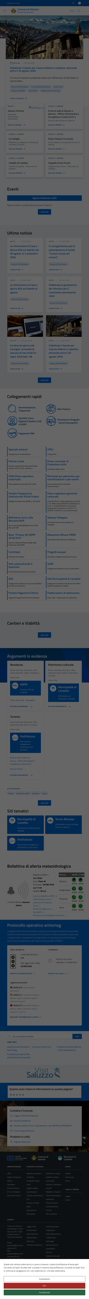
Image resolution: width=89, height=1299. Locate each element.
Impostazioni (44, 1279)
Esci (44, 1285)
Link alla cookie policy (56, 1270)
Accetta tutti (44, 1292)
